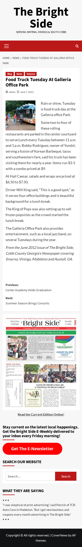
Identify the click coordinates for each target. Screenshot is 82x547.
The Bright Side (41, 17)
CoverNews (59, 535)
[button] (7, 46)
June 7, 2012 (27, 91)
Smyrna (31, 74)
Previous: (29, 287)
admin (12, 91)
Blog (9, 74)
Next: (27, 301)
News (19, 74)
